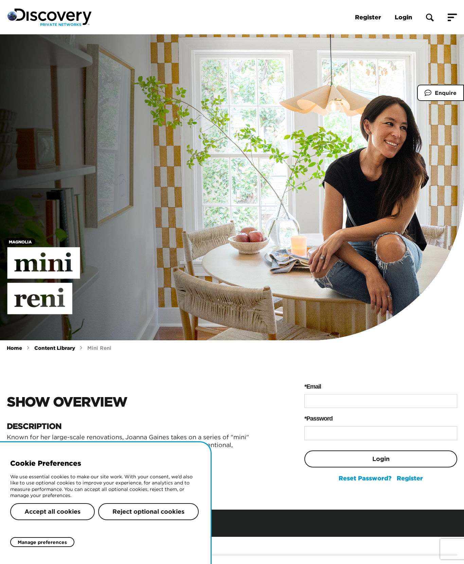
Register (368, 17)
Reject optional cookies (148, 511)
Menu (452, 17)
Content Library (54, 348)
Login (403, 17)
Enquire (437, 95)
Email (313, 386)
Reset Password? (365, 478)
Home (14, 348)
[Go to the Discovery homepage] (49, 17)
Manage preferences (42, 542)
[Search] (430, 17)
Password (319, 418)
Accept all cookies (52, 511)
